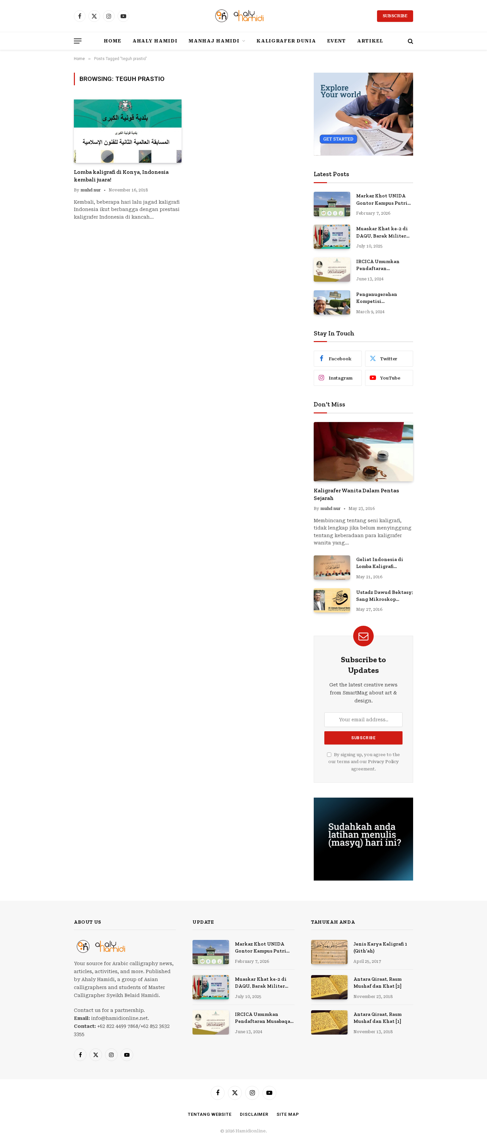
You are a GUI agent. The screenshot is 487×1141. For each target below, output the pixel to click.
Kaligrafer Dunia (286, 40)
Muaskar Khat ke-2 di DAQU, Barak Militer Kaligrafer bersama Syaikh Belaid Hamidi (383, 233)
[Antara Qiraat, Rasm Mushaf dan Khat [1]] (329, 1022)
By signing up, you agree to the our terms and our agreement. (364, 761)
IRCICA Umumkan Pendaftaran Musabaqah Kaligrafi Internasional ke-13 (381, 265)
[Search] (409, 41)
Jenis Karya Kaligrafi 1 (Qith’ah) (380, 947)
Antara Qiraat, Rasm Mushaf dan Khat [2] (377, 982)
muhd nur (91, 190)
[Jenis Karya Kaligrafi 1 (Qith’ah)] (329, 952)
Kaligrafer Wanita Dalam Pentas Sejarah (356, 494)
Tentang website (210, 1114)
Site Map (288, 1114)
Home (112, 40)
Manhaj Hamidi (214, 40)
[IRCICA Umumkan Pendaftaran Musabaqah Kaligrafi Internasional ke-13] (332, 269)
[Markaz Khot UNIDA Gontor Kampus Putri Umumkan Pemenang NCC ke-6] (332, 204)
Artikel (370, 40)
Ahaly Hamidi (155, 40)
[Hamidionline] (243, 16)
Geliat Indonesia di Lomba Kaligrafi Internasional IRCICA (382, 563)
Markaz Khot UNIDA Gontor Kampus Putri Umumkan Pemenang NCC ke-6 (381, 200)
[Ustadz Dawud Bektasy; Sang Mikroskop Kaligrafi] (332, 600)
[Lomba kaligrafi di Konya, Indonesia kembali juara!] (128, 131)
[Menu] (77, 41)
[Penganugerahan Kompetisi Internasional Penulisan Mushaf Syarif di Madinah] (332, 302)
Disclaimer (254, 1114)
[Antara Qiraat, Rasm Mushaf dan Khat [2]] (329, 987)
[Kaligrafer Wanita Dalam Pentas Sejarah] (363, 451)
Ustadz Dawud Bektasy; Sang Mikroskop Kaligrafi (384, 596)
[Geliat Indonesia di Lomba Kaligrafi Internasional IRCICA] (332, 567)
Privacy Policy (383, 761)
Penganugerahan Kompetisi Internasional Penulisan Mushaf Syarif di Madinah (379, 298)
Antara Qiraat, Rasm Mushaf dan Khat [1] (377, 1017)
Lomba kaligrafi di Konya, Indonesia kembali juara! (121, 176)
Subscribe (395, 16)
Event (336, 40)
